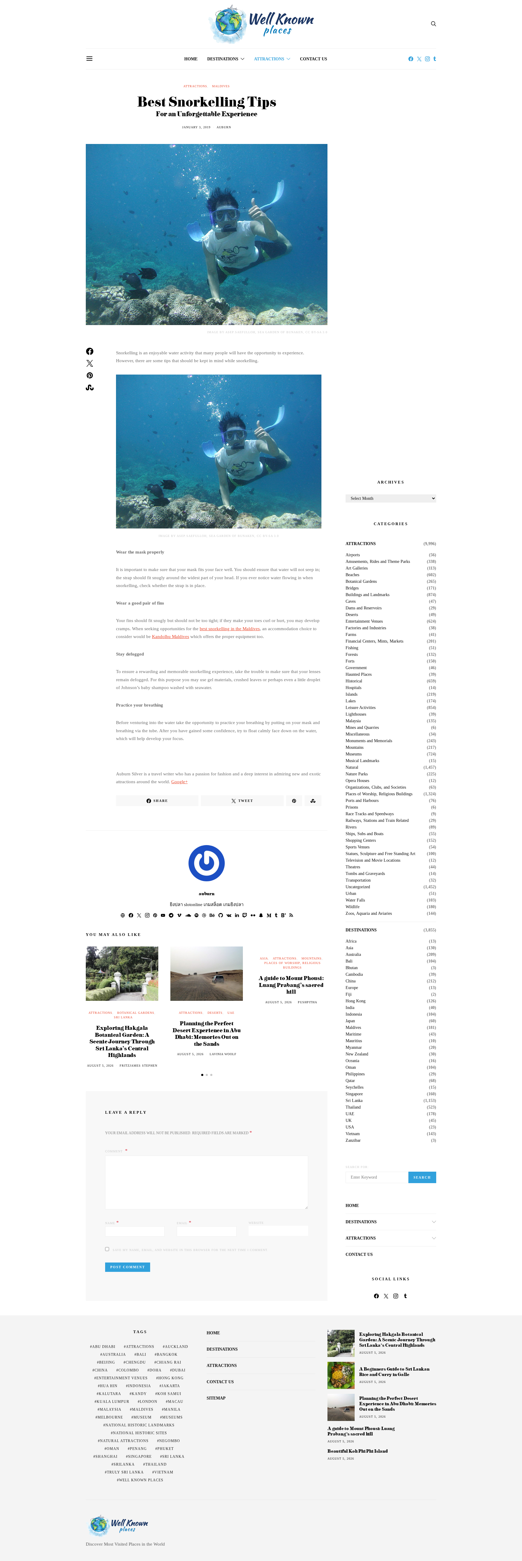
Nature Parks (357, 774)
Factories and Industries (366, 628)
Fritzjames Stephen (138, 1065)
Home (191, 59)
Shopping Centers (361, 840)
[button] (202, 1075)
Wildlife (352, 907)
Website (256, 1222)
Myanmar (354, 1047)
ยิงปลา (176, 904)
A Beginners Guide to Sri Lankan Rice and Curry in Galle (394, 1371)
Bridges (352, 588)
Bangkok (167, 1354)
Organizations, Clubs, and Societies (376, 787)
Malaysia (353, 721)
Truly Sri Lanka (125, 1472)
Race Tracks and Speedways (370, 814)
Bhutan (352, 968)
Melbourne (110, 1417)
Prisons (352, 807)
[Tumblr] (434, 58)
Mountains (311, 958)
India (350, 1008)
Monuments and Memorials (369, 741)
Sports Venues (357, 847)
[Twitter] (419, 58)
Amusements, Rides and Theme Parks (378, 562)
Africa (351, 941)
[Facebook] (410, 58)
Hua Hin (109, 1386)
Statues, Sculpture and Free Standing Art (380, 854)
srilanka (124, 1464)
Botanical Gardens (135, 1012)
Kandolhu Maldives (170, 636)
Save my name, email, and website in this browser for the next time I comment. (190, 1250)
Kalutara (110, 1394)
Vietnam (353, 1134)
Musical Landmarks (362, 761)
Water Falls (355, 900)
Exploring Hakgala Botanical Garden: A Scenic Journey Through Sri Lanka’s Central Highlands (122, 1041)
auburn (224, 127)
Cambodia (354, 974)
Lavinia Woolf (223, 1054)
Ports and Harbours (362, 801)
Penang (138, 1449)
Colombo (128, 1370)
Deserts (215, 1012)
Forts (350, 661)
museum (143, 1417)
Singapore (354, 1094)
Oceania (352, 1061)
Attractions (269, 59)
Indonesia (354, 1014)
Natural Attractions (124, 1441)
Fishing (352, 648)
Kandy (139, 1394)
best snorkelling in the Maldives (230, 628)
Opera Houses (357, 781)
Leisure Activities (360, 708)
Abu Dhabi (103, 1347)
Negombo (169, 1441)
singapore (140, 1456)
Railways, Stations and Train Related (377, 821)
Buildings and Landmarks (367, 595)
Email (184, 1222)
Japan (350, 1021)
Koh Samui (169, 1394)
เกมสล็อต (213, 904)
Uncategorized (358, 887)
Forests (352, 655)
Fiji (349, 994)
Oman (351, 1067)
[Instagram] (427, 58)
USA (350, 1127)
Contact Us (313, 59)
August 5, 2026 (100, 1065)
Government (356, 668)
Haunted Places (359, 674)
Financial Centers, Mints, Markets (374, 641)
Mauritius (354, 1041)
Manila (172, 1409)
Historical (354, 681)
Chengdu (136, 1362)
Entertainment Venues (364, 621)
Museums (354, 754)
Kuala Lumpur (113, 1402)
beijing (107, 1362)
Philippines (355, 1074)
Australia (353, 955)
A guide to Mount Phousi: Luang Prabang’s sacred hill (291, 984)
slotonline (193, 904)
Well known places (141, 1480)
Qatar (350, 1081)
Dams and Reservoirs (364, 608)
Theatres (353, 867)
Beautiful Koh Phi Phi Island (357, 1451)
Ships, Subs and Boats (364, 834)
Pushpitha (307, 1002)
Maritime (353, 1034)
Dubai (178, 1370)
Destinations (222, 59)
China (351, 981)
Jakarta (171, 1386)
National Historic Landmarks (140, 1425)
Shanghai (106, 1456)
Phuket (165, 1449)
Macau (175, 1402)
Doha (156, 1370)
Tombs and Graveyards (365, 874)
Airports (353, 555)
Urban (351, 894)
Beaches (352, 575)
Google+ (179, 781)
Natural (352, 767)
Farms (351, 635)
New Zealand (357, 1054)
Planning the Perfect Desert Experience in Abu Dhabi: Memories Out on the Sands (206, 1033)
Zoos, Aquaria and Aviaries (369, 913)
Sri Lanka (123, 1017)
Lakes (351, 701)
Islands (351, 694)
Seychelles (354, 1087)
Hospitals (353, 688)
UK (349, 1121)
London (148, 1402)
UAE (230, 1012)
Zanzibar (353, 1140)
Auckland (176, 1347)
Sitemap (216, 1398)
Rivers (351, 827)
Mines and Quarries (362, 728)
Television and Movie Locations (373, 860)
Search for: (357, 1167)
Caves (351, 601)
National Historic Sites (140, 1433)
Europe (352, 988)
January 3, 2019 (196, 127)
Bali (349, 961)
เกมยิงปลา (233, 904)
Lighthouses (356, 714)
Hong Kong (356, 1001)
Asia (264, 958)
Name (112, 1222)
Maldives (221, 86)
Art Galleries (357, 568)
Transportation (358, 880)
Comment (114, 1151)
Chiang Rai (168, 1362)
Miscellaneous (357, 734)
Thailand (353, 1107)
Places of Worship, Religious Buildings (379, 794)
